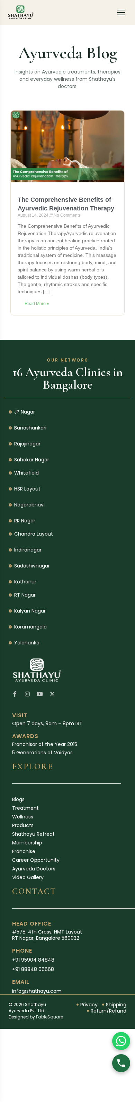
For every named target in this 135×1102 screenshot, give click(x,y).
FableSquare (49, 1017)
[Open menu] (121, 12)
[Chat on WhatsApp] (121, 1041)
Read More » (37, 303)
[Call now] (121, 1063)
